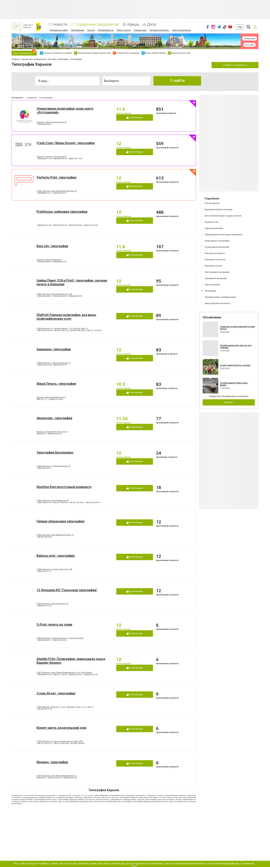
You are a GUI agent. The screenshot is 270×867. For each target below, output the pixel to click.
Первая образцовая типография (60, 521)
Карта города (124, 30)
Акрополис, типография (54, 418)
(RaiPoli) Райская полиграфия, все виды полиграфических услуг (66, 316)
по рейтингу (32, 98)
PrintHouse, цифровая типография (62, 211)
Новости (60, 24)
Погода (91, 30)
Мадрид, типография (52, 762)
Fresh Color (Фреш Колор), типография (66, 143)
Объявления (77, 30)
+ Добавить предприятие (235, 65)
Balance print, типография (56, 556)
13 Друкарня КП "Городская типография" (67, 590)
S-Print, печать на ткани (54, 624)
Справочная (140, 30)
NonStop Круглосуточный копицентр (64, 487)
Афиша (133, 24)
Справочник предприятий (97, 24)
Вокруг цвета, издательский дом (61, 728)
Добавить (229, 402)
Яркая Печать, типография (56, 383)
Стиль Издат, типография (56, 693)
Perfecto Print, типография (56, 177)
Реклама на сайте (59, 30)
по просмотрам (45, 98)
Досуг (152, 24)
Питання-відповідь (159, 30)
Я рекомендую (136, 117)
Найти (179, 81)
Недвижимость (106, 30)
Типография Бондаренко (55, 452)
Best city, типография (52, 246)
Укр (240, 26)
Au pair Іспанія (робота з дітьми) (235, 365)
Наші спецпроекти (181, 30)
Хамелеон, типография (54, 349)
